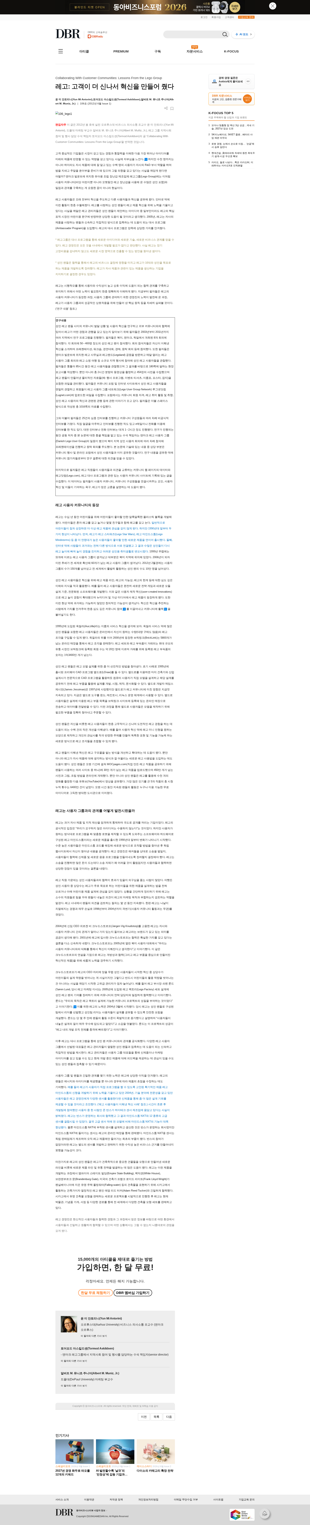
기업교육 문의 (246, 17)
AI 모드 (243, 34)
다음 (169, 1416)
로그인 (204, 17)
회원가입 (216, 17)
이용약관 (89, 1499)
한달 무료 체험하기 (95, 1293)
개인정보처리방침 (148, 1499)
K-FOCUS (231, 51)
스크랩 (172, 109)
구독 (157, 51)
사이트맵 (218, 1499)
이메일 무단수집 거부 (186, 1499)
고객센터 (229, 17)
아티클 (84, 51)
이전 (144, 1416)
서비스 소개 (62, 1499)
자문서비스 (195, 51)
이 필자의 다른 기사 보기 (94, 1336)
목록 (156, 1416)
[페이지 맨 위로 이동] (265, 1514)
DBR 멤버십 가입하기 (132, 1293)
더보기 (166, 108)
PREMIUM (121, 51)
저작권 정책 (116, 1499)
